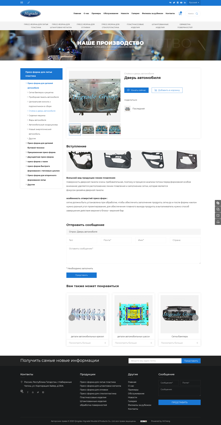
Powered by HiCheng (160, 421)
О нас (86, 13)
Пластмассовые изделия (135, 25)
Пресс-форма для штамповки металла (61, 25)
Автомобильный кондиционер (43, 124)
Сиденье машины (37, 115)
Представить (81, 275)
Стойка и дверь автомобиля (42, 111)
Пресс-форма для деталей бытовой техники (40, 145)
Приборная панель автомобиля (44, 97)
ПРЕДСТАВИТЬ (179, 402)
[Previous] (72, 317)
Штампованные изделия (160, 25)
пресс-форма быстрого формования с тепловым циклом (43, 168)
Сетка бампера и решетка (41, 92)
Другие (32, 138)
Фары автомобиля (37, 120)
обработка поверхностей (185, 25)
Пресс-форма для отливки (86, 25)
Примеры (96, 13)
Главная (77, 13)
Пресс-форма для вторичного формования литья (41, 177)
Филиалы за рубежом (152, 13)
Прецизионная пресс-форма (41, 152)
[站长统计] (143, 421)
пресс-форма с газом (37, 161)
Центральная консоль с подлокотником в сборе (40, 103)
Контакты (170, 13)
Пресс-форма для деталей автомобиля (40, 85)
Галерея (135, 13)
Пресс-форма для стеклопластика (110, 25)
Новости (125, 13)
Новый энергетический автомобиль (40, 131)
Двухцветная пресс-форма (40, 157)
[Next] (195, 317)
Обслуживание (110, 13)
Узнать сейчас (138, 90)
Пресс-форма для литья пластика (36, 25)
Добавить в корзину (169, 90)
